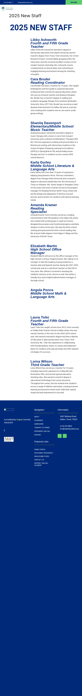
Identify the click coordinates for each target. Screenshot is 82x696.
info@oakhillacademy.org (25, 2)
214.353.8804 (8, 2)
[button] (79, 8)
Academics (38, 420)
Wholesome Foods (41, 456)
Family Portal (40, 449)
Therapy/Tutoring (42, 428)
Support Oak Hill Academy (41, 464)
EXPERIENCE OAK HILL (42, 431)
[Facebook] (60, 436)
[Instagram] (65, 436)
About (36, 417)
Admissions (38, 424)
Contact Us (39, 460)
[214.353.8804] (1, 2)
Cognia (19, 419)
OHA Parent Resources (43, 453)
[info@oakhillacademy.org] (15, 2)
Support (37, 435)
